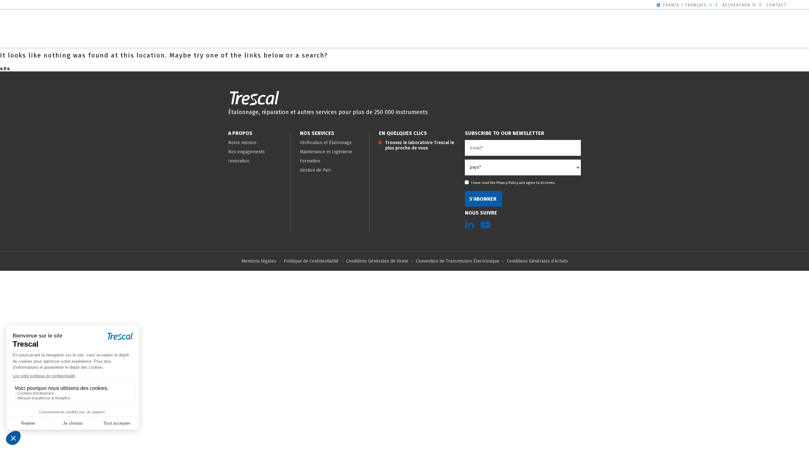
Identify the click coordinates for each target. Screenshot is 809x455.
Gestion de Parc (316, 170)
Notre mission (242, 142)
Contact (776, 5)
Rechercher (736, 5)
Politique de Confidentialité (311, 261)
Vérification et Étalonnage (326, 142)
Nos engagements (246, 152)
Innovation (238, 161)
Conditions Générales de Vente (377, 261)
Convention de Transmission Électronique (457, 261)
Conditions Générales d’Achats (537, 261)
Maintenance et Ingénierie (326, 152)
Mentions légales (258, 261)
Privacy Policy (507, 183)
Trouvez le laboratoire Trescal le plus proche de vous (419, 145)
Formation (310, 161)
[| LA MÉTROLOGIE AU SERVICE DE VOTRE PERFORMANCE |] (254, 98)
